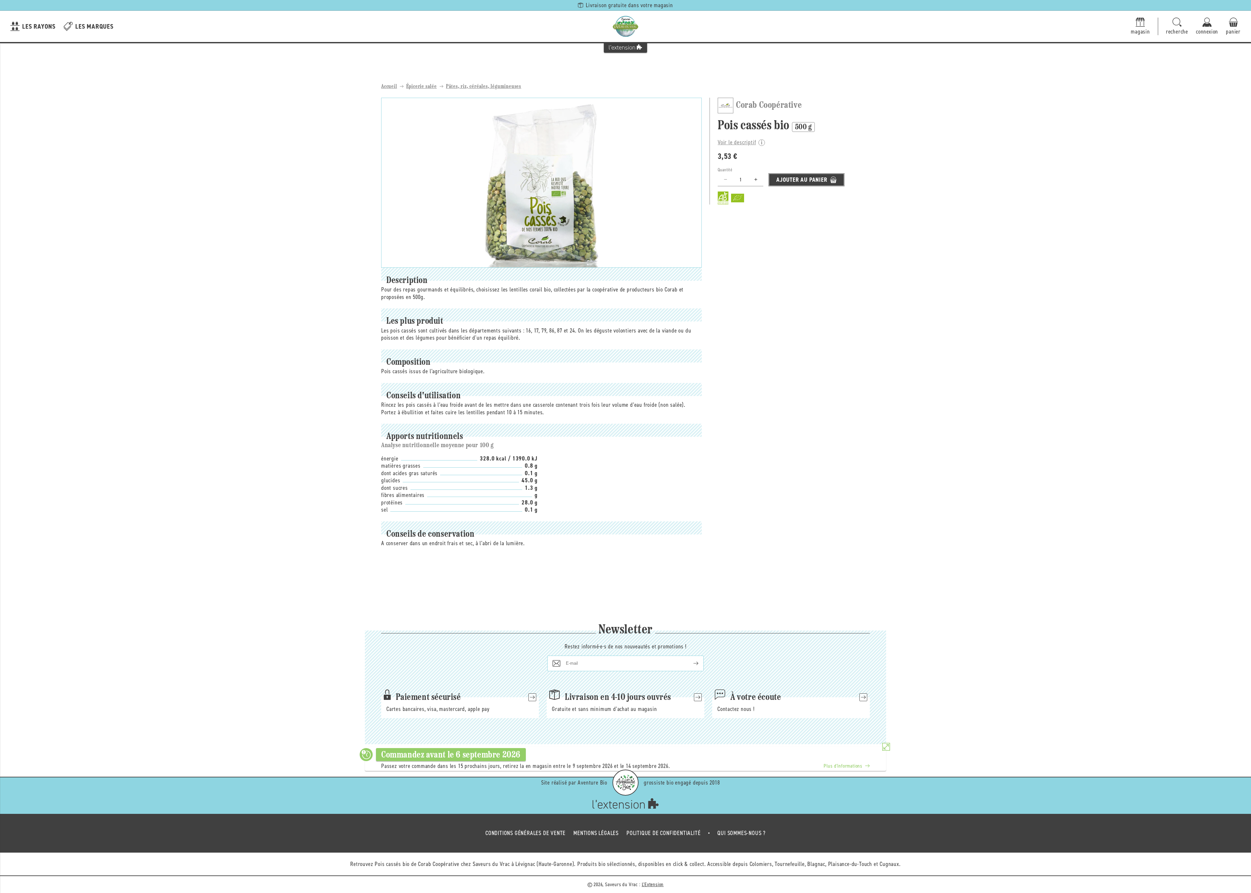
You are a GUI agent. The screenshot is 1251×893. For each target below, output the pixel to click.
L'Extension (653, 884)
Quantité (725, 170)
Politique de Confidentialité (663, 833)
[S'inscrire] (690, 663)
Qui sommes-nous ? (741, 833)
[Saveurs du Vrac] (625, 26)
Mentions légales (596, 833)
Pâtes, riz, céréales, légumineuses (483, 86)
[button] (1177, 26)
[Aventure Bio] (625, 783)
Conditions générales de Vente (525, 833)
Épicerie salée (421, 86)
